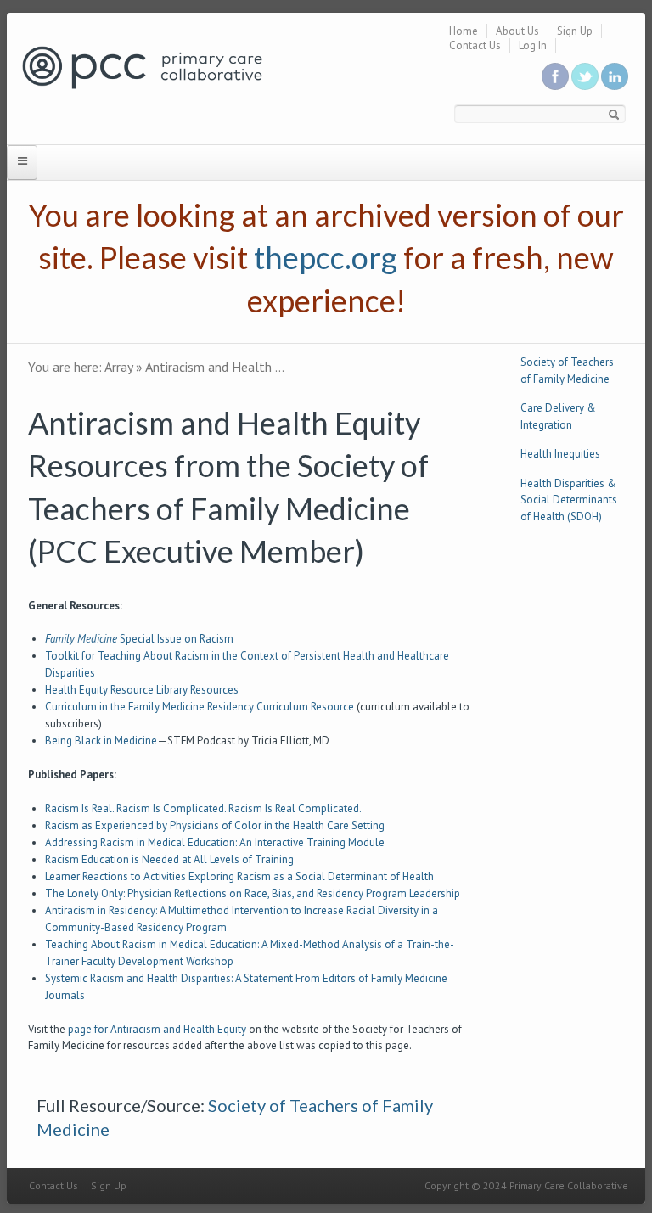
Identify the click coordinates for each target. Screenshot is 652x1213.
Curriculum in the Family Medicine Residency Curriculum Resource (199, 706)
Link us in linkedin (614, 76)
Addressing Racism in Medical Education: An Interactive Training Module (215, 842)
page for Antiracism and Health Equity (157, 1029)
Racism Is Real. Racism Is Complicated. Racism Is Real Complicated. (203, 808)
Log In (533, 45)
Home (463, 31)
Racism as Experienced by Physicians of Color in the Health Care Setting (215, 825)
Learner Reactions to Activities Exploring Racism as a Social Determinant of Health (239, 876)
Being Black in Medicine (101, 740)
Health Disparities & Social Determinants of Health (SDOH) (568, 500)
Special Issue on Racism (139, 639)
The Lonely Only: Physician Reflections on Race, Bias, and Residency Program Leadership (252, 893)
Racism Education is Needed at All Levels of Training (169, 859)
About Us (517, 31)
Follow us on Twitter (585, 76)
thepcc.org (325, 257)
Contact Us (475, 45)
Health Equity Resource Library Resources (142, 689)
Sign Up (575, 31)
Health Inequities (560, 453)
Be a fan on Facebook (555, 76)
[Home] (142, 66)
